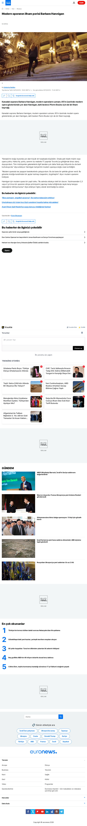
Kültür (7, 9)
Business (5, 770)
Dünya (47, 765)
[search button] (60, 716)
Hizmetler (5, 798)
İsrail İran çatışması (27, 731)
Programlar (49, 784)
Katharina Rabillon (9, 87)
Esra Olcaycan (16, 216)
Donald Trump (49, 736)
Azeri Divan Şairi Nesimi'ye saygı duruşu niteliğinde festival (26, 207)
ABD (32, 742)
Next (3, 774)
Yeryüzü (48, 770)
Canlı (81, 3)
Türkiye (21, 742)
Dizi (13, 9)
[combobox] (43, 716)
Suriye (64, 736)
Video (4, 784)
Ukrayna (23, 736)
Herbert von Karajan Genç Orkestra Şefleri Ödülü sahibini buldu (25, 243)
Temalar (5, 760)
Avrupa (4, 765)
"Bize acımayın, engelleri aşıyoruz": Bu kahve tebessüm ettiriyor (28, 198)
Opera (7, 250)
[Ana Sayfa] (2, 9)
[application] (43, 56)
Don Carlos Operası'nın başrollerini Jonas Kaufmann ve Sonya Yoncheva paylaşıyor (33, 237)
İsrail (54, 742)
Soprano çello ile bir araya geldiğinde (15, 232)
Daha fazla (6, 803)
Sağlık (47, 774)
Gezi (3, 779)
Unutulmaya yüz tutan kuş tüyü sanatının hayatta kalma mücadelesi (30, 202)
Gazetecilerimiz (7, 789)
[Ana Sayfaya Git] (8, 2)
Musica (19, 9)
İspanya (64, 731)
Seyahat (66, 742)
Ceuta (35, 736)
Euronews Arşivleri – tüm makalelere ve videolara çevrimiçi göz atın (63, 790)
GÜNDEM (8, 468)
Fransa (43, 742)
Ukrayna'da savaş (48, 731)
